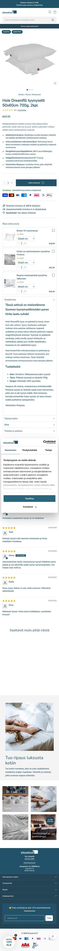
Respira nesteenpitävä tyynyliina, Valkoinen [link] (32, 277)
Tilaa (49, 918)
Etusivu (21, 95)
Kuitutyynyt (36, 95)
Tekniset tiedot (10, 418)
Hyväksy (29, 498)
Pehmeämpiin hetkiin (10, 877)
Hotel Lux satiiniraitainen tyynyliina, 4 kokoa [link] (33, 253)
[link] (9, 237)
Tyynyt (28, 95)
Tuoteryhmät (7, 883)
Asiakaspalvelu (8, 896)
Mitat (6, 424)
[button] (18, 243)
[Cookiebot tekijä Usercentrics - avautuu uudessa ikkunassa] (43, 442)
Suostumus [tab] (10, 450)
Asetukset (28, 507)
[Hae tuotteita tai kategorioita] (53, 20)
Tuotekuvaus (10, 299)
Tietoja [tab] (48, 450)
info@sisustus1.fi (29, 862)
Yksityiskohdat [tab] (29, 450)
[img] (8, 528)
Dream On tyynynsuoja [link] (27, 230)
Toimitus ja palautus (13, 431)
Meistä (4, 889)
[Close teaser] (15, 935)
